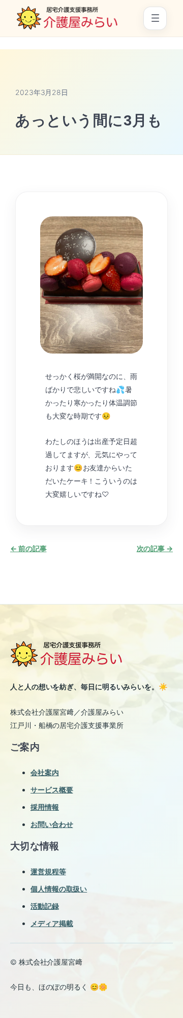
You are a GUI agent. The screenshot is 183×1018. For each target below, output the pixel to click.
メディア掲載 (51, 923)
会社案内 (44, 772)
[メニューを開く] (155, 18)
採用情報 (44, 807)
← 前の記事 (28, 548)
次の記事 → (155, 548)
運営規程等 (48, 871)
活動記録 (44, 906)
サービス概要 (51, 789)
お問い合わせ (51, 824)
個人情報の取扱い (58, 888)
